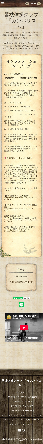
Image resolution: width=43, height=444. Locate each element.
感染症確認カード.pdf (15, 158)
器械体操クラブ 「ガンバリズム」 (21, 21)
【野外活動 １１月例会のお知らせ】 (21, 78)
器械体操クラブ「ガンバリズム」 (17, 439)
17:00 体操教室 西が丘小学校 (21, 282)
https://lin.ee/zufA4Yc (15, 231)
